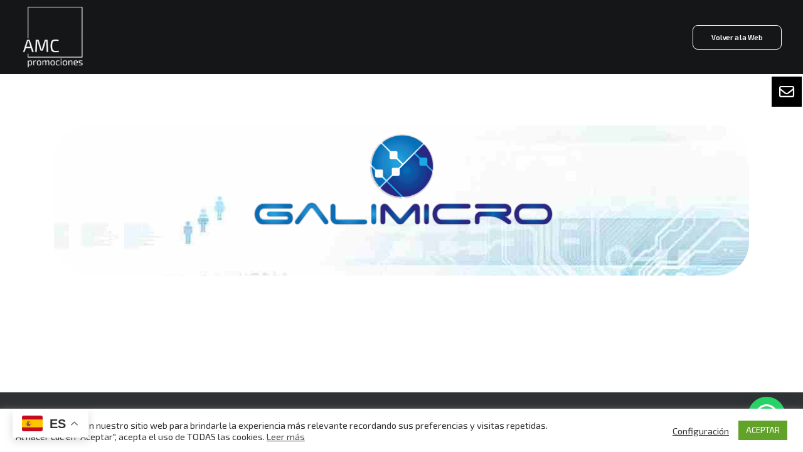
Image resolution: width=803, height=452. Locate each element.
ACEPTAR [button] (763, 430)
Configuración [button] (701, 430)
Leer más (286, 436)
